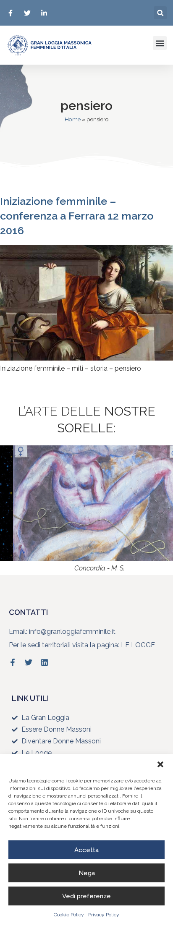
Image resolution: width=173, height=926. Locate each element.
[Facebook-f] (12, 662)
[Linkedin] (44, 662)
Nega (87, 873)
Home (73, 119)
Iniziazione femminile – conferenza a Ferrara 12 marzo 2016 (77, 216)
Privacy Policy (103, 915)
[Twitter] (28, 662)
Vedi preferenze (86, 896)
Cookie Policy (69, 915)
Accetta (86, 850)
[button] (160, 764)
